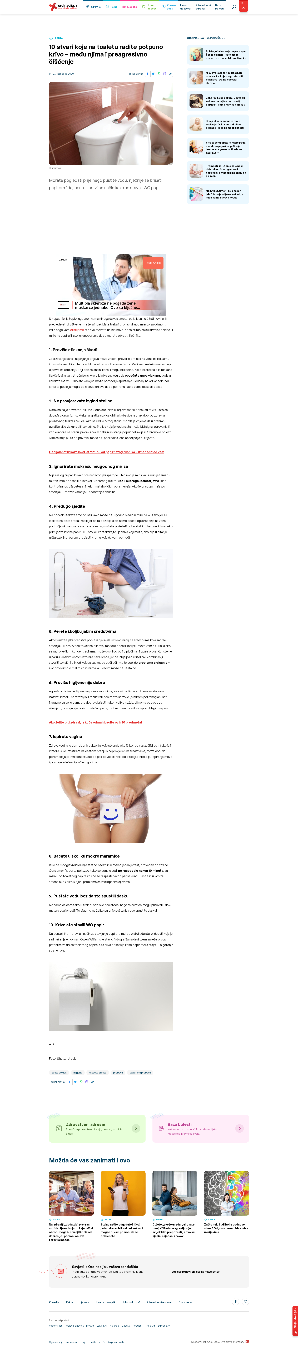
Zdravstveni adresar (159, 1302)
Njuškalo (115, 1325)
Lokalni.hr (102, 1325)
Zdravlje (96, 6)
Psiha (114, 6)
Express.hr (164, 1325)
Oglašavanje (56, 1342)
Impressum (72, 1342)
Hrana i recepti (105, 1302)
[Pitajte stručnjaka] (295, 1321)
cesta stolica (59, 1072)
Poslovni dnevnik (74, 1325)
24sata (126, 1325)
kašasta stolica (97, 1072)
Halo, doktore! (131, 1302)
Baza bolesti (186, 1302)
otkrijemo (77, 330)
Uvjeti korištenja (91, 1342)
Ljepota (132, 6)
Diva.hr (90, 1325)
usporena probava (140, 1072)
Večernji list (55, 1325)
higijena (77, 1072)
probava (118, 1072)
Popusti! (137, 1325)
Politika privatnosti (113, 1342)
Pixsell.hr (150, 1325)
